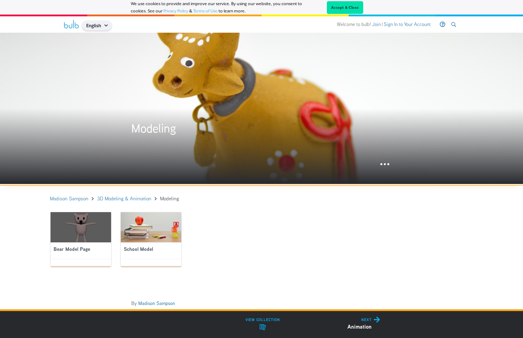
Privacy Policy (175, 10)
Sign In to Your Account (407, 24)
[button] (108, 25)
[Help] (442, 24)
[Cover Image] (261, 108)
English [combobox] (93, 25)
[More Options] (385, 164)
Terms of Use (205, 10)
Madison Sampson (156, 303)
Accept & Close (345, 7)
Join (376, 24)
